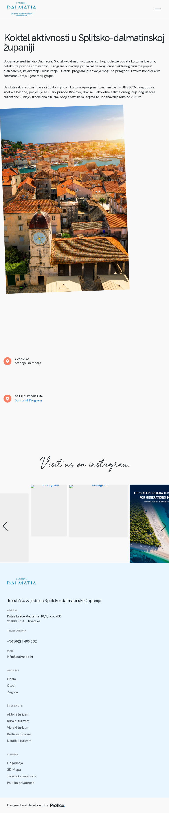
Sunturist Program (28, 400)
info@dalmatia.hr (20, 657)
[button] (5, 526)
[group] (49, 511)
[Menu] (157, 9)
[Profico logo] (57, 805)
